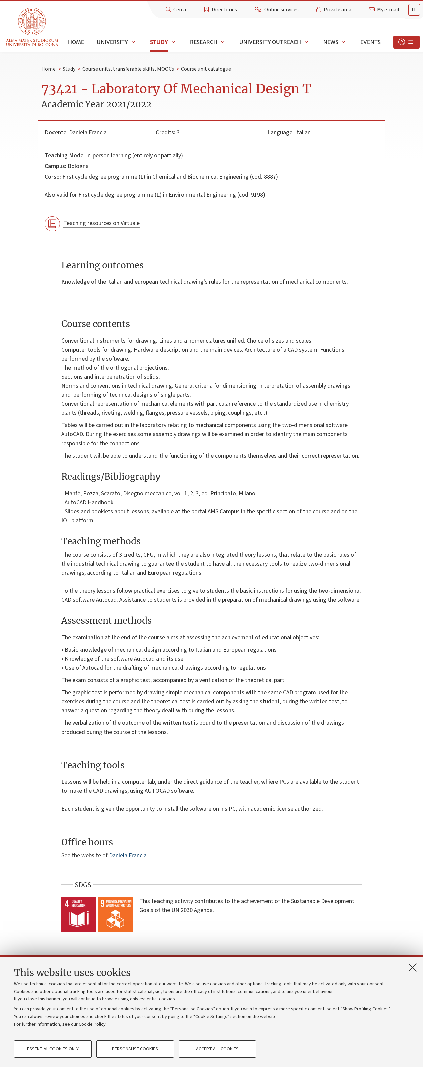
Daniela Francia (88, 132)
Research (203, 42)
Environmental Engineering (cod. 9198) (217, 195)
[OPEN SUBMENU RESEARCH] (222, 42)
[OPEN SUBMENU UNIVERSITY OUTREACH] (305, 42)
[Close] (412, 967)
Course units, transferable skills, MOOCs (128, 69)
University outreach (270, 42)
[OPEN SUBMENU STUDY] (172, 42)
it (414, 9)
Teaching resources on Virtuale (101, 223)
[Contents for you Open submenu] (406, 42)
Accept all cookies (217, 1049)
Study (159, 42)
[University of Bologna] (32, 27)
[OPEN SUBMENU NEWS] (343, 42)
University (112, 42)
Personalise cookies (135, 1049)
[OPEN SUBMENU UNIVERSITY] (132, 42)
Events (370, 42)
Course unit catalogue (206, 69)
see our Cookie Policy (84, 1024)
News (330, 42)
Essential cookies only (53, 1049)
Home (76, 42)
